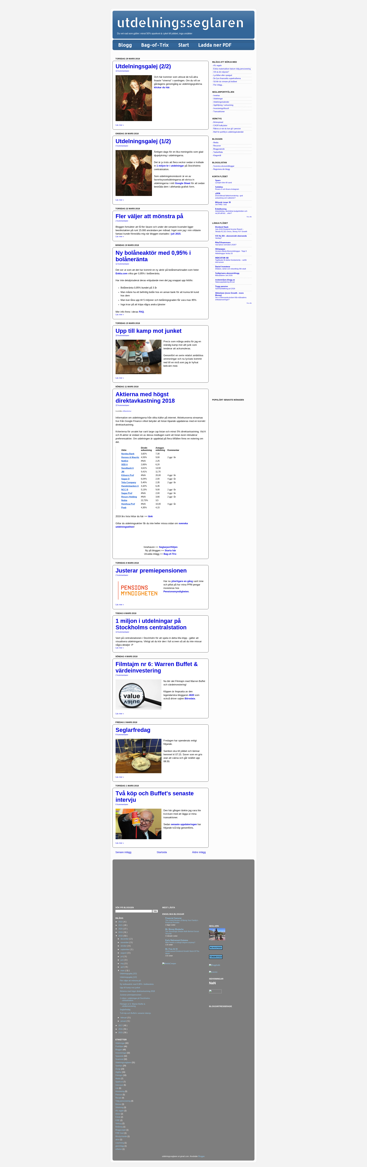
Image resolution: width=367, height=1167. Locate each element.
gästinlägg (119, 1146)
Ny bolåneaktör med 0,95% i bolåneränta (137, 984)
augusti (124, 953)
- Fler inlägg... (218, 85)
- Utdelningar (217, 99)
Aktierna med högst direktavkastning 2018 (145, 397)
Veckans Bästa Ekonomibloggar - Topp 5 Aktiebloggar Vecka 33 (231, 252)
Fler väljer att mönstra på (149, 216)
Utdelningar (120, 1043)
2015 (120, 1033)
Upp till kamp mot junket (148, 331)
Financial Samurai (173, 918)
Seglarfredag (133, 730)
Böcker (118, 1104)
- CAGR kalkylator (219, 126)
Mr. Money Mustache (174, 929)
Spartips (118, 1066)
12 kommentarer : (123, 264)
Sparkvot (119, 1082)
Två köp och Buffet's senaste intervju (135, 1013)
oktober (124, 946)
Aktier (117, 1114)
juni (122, 960)
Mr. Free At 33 (171, 949)
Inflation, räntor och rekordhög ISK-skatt (230, 269)
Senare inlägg (123, 852)
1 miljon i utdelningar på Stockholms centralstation (151, 624)
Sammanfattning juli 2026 (225, 289)
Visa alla (249, 216)
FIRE (117, 1120)
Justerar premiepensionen (151, 570)
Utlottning (119, 1107)
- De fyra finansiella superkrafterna (226, 78)
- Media (215, 143)
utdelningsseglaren (180, 22)
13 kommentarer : (123, 632)
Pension (118, 1095)
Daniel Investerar (222, 267)
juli (122, 957)
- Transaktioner (218, 112)
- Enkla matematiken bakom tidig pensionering (231, 69)
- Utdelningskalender (220, 102)
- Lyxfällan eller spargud (222, 75)
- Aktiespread (217, 122)
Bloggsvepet (120, 1130)
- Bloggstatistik (218, 149)
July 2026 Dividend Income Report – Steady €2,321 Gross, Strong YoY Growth (231, 230)
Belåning (119, 1127)
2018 (120, 936)
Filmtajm (119, 1075)
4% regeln (119, 1111)
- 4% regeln (217, 66)
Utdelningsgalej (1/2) (143, 141)
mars (123, 971)
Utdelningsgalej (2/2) (143, 66)
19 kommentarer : (123, 336)
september (125, 950)
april (123, 967)
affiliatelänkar (127, 411)
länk (150, 516)
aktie (117, 1140)
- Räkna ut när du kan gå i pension (226, 129)
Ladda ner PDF (214, 45)
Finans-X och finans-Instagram (227, 189)
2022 (120, 922)
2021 (120, 925)
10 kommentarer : (123, 405)
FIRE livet (119, 1133)
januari (124, 1021)
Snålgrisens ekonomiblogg (227, 273)
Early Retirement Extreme (176, 940)
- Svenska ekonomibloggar (223, 166)
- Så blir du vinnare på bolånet (224, 82)
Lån (116, 1088)
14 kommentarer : (123, 71)
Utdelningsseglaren (123, 1063)
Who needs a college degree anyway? (180, 942)
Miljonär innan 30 (223, 202)
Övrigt (117, 1069)
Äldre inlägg (199, 852)
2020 (120, 929)
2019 (120, 932)
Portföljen (119, 1046)
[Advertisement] (232, 351)
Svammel (119, 1059)
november (125, 942)
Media (117, 1079)
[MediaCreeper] (169, 964)
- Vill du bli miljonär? (220, 72)
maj (122, 964)
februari (124, 1018)
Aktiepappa (220, 249)
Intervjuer (119, 1085)
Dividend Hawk (221, 227)
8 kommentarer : (122, 735)
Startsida (162, 852)
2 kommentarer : (122, 221)
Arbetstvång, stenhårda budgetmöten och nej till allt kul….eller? (231, 212)
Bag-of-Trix (155, 45)
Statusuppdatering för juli (225, 282)
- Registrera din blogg (221, 169)
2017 (120, 1026)
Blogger (201, 1156)
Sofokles (219, 187)
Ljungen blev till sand (223, 183)
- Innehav (216, 96)
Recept (118, 1098)
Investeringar (120, 1053)
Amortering (119, 1091)
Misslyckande (121, 1136)
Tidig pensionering (122, 1101)
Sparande (119, 1056)
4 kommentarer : (122, 146)
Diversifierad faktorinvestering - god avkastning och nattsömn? (229, 197)
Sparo (217, 180)
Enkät (117, 1117)
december (125, 939)
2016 (120, 1029)
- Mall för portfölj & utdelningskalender (228, 132)
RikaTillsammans (223, 243)
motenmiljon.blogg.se (225, 280)
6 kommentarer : (122, 804)
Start (183, 45)
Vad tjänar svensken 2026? (225, 245)
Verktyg (118, 1124)
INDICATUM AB (222, 258)
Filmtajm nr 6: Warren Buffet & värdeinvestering (157, 667)
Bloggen (118, 1050)
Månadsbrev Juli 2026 (224, 275)
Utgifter (118, 1072)
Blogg (125, 45)
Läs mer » (120, 125)
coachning (119, 1143)
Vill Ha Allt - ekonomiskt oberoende (231, 236)
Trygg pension (221, 286)
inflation (118, 1149)
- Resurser (216, 146)
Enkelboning (221, 209)
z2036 (217, 194)
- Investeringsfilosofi (220, 108)
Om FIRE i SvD (221, 205)
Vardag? (218, 238)
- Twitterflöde (217, 152)
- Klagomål (216, 156)
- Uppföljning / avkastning (222, 105)
